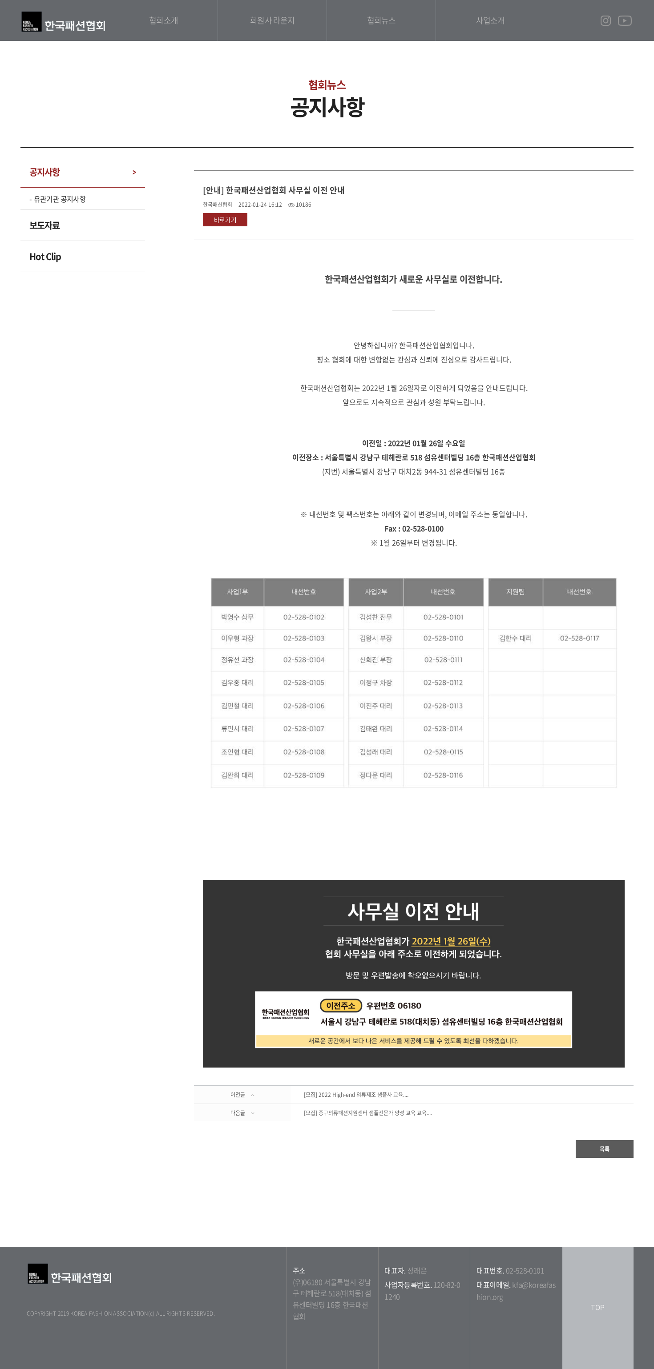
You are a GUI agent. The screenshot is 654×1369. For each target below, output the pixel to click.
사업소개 (490, 20)
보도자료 (44, 225)
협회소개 (163, 20)
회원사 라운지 (272, 20)
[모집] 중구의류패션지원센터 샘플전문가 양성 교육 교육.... (368, 1113)
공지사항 (44, 171)
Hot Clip (45, 256)
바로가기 (225, 219)
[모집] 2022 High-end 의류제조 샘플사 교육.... (356, 1095)
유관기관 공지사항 (60, 198)
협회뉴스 (381, 20)
